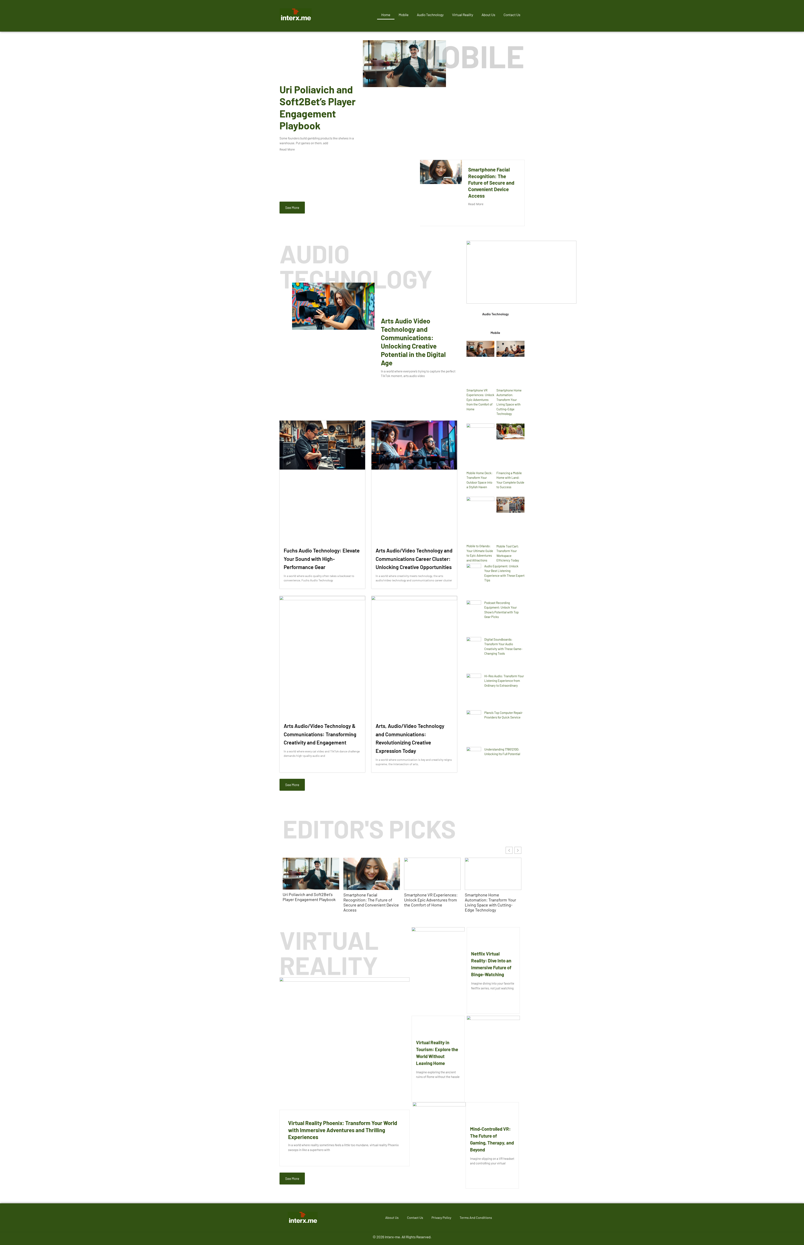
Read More (287, 149)
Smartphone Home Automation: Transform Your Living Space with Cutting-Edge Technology (490, 902)
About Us (488, 15)
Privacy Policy (441, 1217)
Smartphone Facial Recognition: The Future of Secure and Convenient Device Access (491, 182)
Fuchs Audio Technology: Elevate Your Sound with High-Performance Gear (322, 558)
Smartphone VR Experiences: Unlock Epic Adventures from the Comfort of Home (480, 399)
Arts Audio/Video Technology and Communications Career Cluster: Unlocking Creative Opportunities (414, 558)
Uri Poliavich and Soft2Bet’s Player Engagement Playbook (318, 107)
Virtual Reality (462, 15)
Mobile (403, 15)
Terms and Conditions (476, 1217)
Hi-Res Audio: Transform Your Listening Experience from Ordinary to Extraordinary (504, 680)
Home (385, 15)
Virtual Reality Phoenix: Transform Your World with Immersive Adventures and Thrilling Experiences (342, 1130)
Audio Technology (430, 15)
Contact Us (512, 15)
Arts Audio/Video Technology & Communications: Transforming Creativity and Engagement (320, 734)
